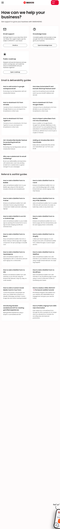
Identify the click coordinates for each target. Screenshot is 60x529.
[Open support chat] (56, 525)
